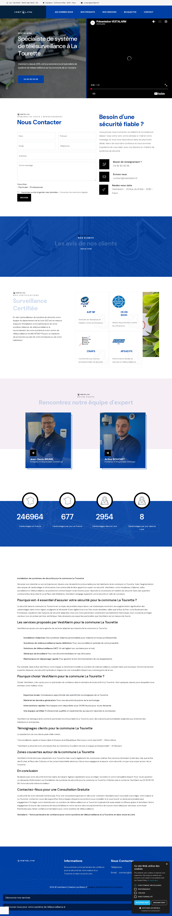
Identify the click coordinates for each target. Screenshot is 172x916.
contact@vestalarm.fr (91, 3)
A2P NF (91, 312)
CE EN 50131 (124, 313)
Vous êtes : (22, 184)
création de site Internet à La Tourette (105, 887)
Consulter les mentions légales (74, 192)
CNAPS (91, 351)
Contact (148, 12)
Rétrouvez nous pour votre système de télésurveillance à (35, 906)
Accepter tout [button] (142, 903)
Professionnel (36, 187)
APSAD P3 (126, 351)
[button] (150, 908)
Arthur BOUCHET (115, 459)
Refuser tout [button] (159, 903)
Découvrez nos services (18, 897)
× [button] (167, 864)
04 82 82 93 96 (121, 165)
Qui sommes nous (64, 12)
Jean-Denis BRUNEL (42, 459)
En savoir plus (153, 880)
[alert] (150, 887)
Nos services (109, 12)
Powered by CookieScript (150, 911)
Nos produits (88, 12)
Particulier (23, 187)
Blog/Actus (130, 12)
